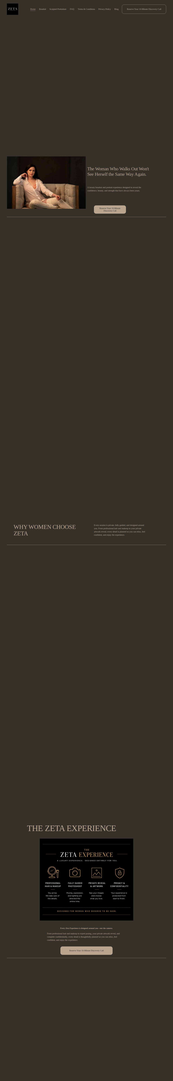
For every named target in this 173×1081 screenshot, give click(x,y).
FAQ (72, 9)
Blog (116, 9)
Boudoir (42, 9)
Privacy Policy (104, 9)
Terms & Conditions (86, 9)
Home (33, 9)
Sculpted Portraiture (57, 9)
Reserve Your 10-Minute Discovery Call (144, 9)
